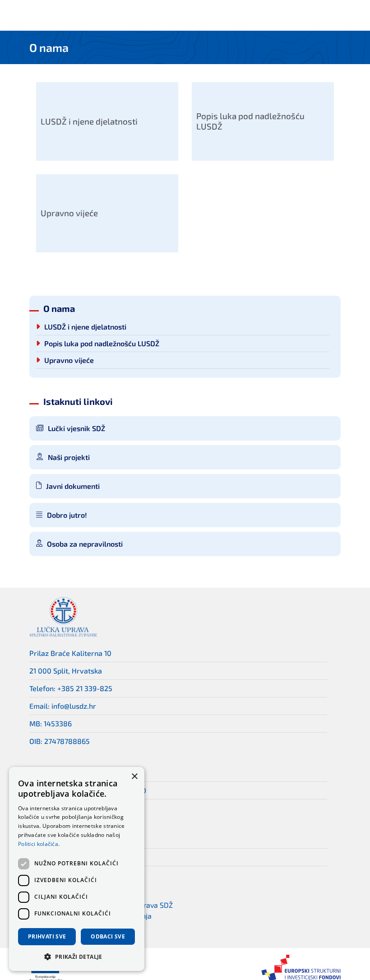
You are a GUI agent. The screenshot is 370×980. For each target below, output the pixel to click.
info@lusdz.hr (73, 705)
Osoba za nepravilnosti (85, 543)
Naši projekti (69, 457)
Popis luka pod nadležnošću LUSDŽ (101, 343)
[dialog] (76, 869)
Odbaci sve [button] (108, 936)
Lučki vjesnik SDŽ (76, 428)
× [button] (134, 776)
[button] (76, 956)
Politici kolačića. (39, 844)
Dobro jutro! (67, 515)
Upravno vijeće (69, 360)
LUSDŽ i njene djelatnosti (85, 326)
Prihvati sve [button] (47, 936)
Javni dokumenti (73, 486)
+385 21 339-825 (84, 688)
